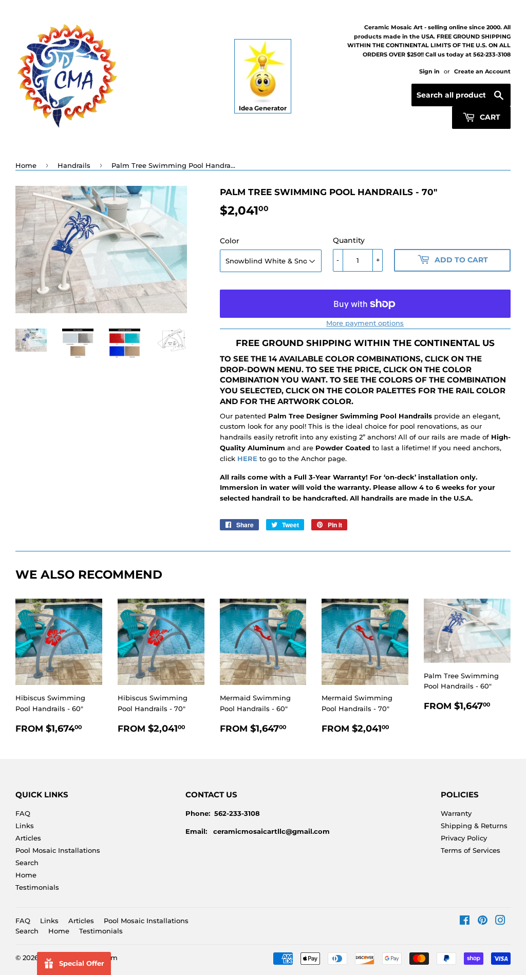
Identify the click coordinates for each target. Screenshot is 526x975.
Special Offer (81, 963)
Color (229, 240)
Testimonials (37, 887)
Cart (489, 117)
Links (24, 825)
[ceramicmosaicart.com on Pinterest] (482, 921)
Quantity (349, 240)
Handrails (74, 165)
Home (25, 165)
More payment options (365, 323)
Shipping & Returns (474, 825)
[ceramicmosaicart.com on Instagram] (500, 921)
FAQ (22, 813)
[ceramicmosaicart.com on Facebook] (464, 921)
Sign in (429, 71)
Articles (28, 838)
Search (27, 862)
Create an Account (482, 71)
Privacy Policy (464, 838)
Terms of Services (470, 850)
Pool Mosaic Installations (57, 850)
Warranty (456, 813)
